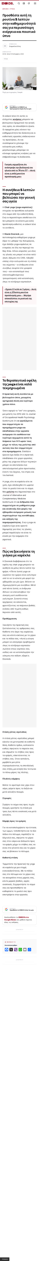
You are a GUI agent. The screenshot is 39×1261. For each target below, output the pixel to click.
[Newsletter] (24, 3)
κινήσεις (17, 119)
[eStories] (29, 3)
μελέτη (10, 492)
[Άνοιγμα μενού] (35, 3)
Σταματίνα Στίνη (15, 46)
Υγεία (12, 9)
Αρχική (5, 9)
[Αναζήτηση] (19, 3)
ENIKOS (8, 3)
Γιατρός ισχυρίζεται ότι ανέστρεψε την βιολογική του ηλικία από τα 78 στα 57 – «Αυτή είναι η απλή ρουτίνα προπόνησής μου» (20, 170)
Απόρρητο (5, 1259)
